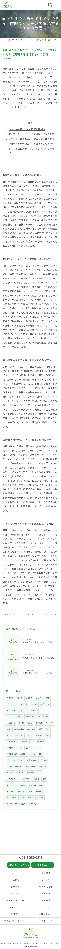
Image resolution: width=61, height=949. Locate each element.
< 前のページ (10, 614)
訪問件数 (10, 748)
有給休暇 (25, 779)
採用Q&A (18, 766)
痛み (47, 735)
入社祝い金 (11, 723)
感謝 (47, 698)
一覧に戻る (30, 614)
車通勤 (41, 785)
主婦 (44, 779)
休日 (47, 729)
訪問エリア (45, 704)
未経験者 (35, 779)
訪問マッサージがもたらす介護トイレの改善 (31, 134)
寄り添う (34, 710)
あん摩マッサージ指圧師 (16, 804)
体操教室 (29, 698)
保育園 (23, 785)
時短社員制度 (12, 754)
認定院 (22, 797)
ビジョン (10, 772)
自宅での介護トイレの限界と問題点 (27, 130)
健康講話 (39, 735)
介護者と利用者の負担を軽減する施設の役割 (31, 144)
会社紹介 (39, 791)
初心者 (29, 723)
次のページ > (50, 614)
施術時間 (40, 741)
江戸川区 (34, 704)
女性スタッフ (12, 785)
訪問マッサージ (13, 779)
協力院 (30, 797)
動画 (32, 741)
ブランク (29, 735)
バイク (33, 754)
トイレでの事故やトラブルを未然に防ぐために (31, 151)
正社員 (9, 766)
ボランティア (12, 741)
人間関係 (23, 741)
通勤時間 (10, 791)
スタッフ (23, 704)
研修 (41, 754)
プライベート (12, 704)
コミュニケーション (14, 716)
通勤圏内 (20, 791)
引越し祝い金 (42, 716)
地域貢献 (39, 723)
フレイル (39, 698)
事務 (8, 729)
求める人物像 (30, 766)
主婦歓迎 (23, 754)
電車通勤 (32, 785)
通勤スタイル (12, 710)
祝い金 (21, 723)
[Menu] (56, 5)
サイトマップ (46, 921)
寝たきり (23, 710)
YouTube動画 (11, 797)
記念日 (19, 698)
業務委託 (40, 797)
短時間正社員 (19, 729)
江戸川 (29, 791)
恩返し (9, 735)
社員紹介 (29, 748)
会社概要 (30, 772)
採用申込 (44, 760)
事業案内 (42, 766)
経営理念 (18, 735)
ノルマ (19, 748)
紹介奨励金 (30, 716)
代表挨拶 (20, 772)
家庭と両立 (31, 729)
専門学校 (32, 804)
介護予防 (10, 698)
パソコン (49, 723)
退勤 (41, 729)
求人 (39, 772)
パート (38, 748)
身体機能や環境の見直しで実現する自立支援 (31, 139)
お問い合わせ (32, 760)
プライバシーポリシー (15, 760)
